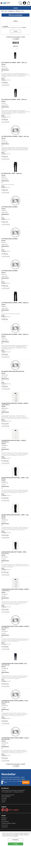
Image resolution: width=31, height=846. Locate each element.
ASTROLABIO (4, 68)
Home (3, 27)
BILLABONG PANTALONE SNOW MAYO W (12, 371)
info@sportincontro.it (9, 795)
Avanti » (17, 38)
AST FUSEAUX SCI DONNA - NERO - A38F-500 (14, 62)
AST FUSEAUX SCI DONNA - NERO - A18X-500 (14, 99)
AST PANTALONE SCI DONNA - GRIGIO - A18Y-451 (15, 136)
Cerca (15, 21)
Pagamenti (4, 817)
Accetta (15, 843)
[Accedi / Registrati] (24, 3)
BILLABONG (4, 377)
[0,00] (28, 3)
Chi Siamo (3, 800)
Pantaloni (20, 27)
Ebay (11, 810)
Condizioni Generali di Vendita (8, 823)
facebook (3, 810)
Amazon (16, 810)
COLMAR (3, 410)
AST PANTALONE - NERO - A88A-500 (11, 173)
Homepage (4, 798)
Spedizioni (3, 819)
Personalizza (16, 839)
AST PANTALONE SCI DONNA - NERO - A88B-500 (14, 302)
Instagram (6, 810)
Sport (6, 27)
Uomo (15, 8)
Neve (9, 27)
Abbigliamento (14, 27)
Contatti (3, 801)
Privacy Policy (4, 825)
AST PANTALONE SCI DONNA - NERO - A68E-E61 (14, 334)
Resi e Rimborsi (5, 821)
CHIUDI (29, 832)
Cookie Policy (15, 835)
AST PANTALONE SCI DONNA (9, 207)
